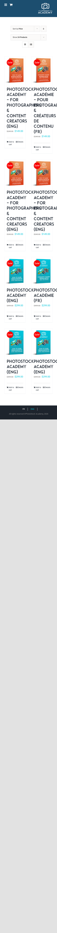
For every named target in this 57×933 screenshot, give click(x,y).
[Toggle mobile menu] (5, 4)
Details (20, 142)
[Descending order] (43, 29)
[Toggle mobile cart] (11, 4)
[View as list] (31, 44)
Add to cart (11, 143)
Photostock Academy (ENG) (20, 296)
